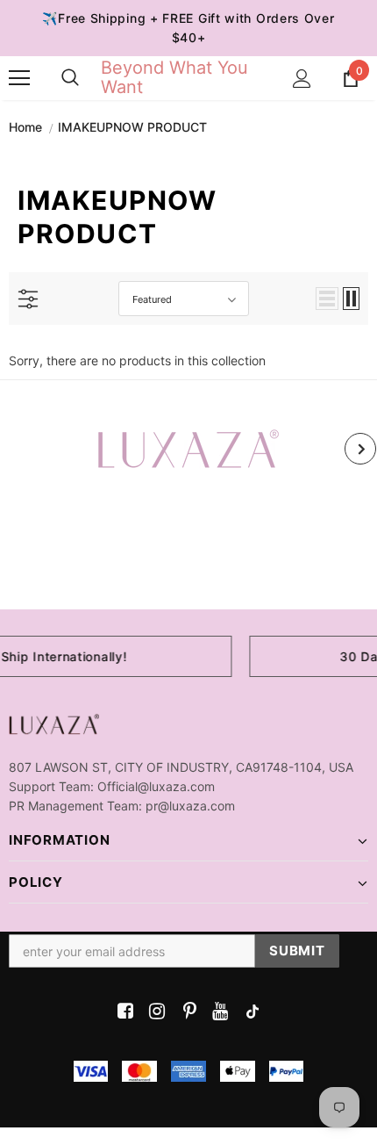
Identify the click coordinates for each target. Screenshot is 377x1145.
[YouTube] (217, 1012)
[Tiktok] (249, 1012)
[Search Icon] (70, 78)
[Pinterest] (185, 1012)
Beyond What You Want (174, 77)
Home (25, 126)
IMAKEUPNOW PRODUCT (132, 126)
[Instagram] (154, 1012)
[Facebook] (122, 1012)
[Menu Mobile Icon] (19, 78)
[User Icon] (302, 78)
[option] (188, 449)
